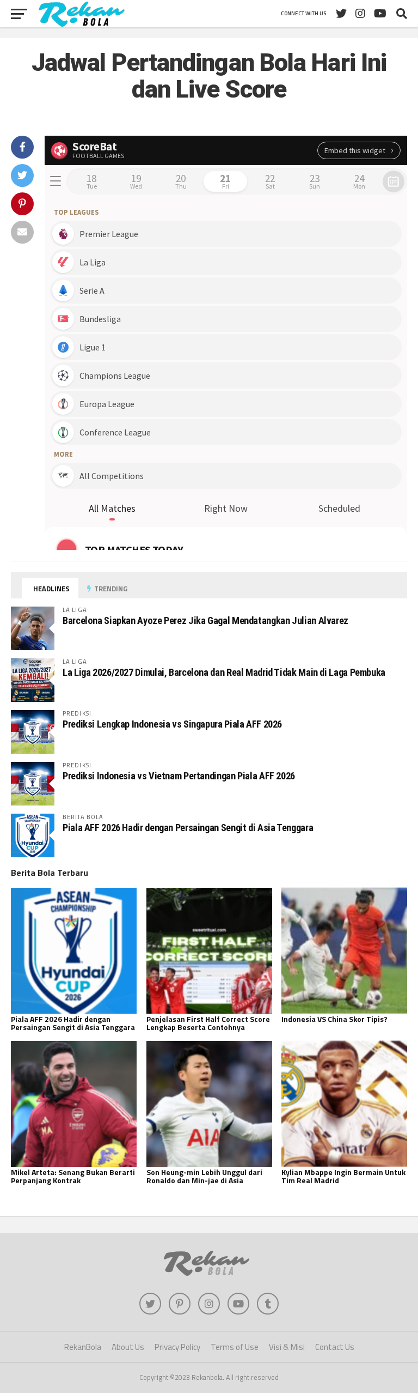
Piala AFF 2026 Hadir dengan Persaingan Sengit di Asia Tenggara (188, 827)
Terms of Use (235, 1347)
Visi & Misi (287, 1347)
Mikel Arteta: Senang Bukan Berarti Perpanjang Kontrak (73, 1176)
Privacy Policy (177, 1347)
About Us (128, 1347)
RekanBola (82, 1347)
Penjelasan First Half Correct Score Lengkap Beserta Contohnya (208, 1023)
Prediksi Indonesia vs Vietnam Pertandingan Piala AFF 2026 (179, 776)
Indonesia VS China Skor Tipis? (334, 1019)
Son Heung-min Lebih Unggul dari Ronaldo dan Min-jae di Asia (204, 1176)
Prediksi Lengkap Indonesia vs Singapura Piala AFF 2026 (172, 724)
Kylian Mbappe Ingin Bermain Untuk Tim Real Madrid (343, 1176)
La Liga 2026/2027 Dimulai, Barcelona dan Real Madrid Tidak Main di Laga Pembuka (224, 672)
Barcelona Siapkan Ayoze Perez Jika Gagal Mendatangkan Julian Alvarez (205, 620)
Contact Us (334, 1347)
